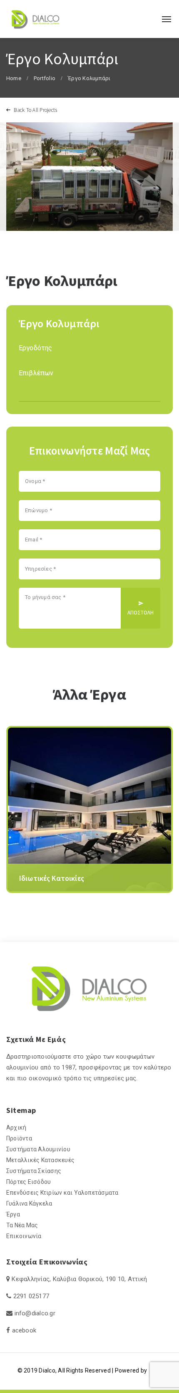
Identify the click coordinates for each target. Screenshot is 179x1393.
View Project (38, 886)
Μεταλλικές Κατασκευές (40, 1160)
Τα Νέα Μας (22, 1225)
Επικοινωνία (24, 1236)
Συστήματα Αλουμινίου (38, 1149)
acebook (24, 1330)
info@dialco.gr (35, 1313)
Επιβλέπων (36, 373)
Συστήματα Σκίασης (33, 1171)
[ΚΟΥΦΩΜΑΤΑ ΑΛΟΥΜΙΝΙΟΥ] (35, 19)
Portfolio (44, 78)
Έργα (13, 1214)
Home (13, 78)
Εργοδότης (35, 348)
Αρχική (16, 1127)
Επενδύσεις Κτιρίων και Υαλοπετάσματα (62, 1192)
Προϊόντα (19, 1138)
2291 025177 (31, 1296)
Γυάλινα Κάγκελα (29, 1203)
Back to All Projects (34, 110)
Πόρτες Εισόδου (28, 1181)
